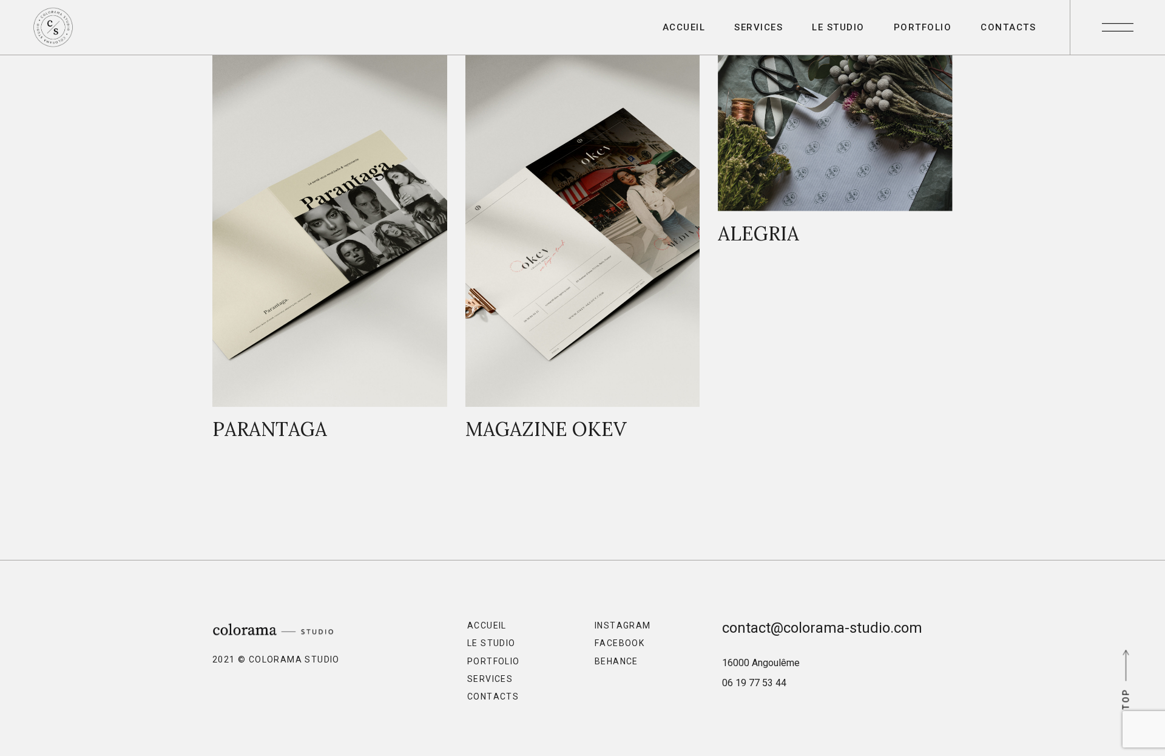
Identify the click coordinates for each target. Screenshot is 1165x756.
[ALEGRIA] (835, 156)
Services (490, 679)
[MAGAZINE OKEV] (582, 254)
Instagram (623, 625)
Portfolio (493, 661)
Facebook (619, 643)
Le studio (491, 643)
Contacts (493, 696)
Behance (616, 661)
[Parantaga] (329, 254)
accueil (487, 625)
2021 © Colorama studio (276, 659)
